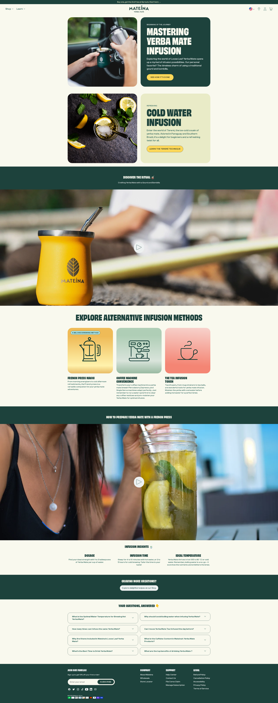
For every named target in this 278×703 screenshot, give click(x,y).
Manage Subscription (175, 685)
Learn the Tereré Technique (164, 149)
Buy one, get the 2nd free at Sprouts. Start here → (139, 2)
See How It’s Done (160, 77)
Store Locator (146, 682)
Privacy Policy (199, 685)
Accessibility (199, 682)
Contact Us (171, 678)
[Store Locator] (259, 9)
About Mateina (146, 675)
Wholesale (145, 678)
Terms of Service (201, 688)
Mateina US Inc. (78, 695)
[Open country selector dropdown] (252, 9)
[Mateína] (139, 8)
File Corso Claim (173, 682)
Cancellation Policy (201, 678)
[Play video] (139, 247)
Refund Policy (199, 675)
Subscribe (105, 682)
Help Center (171, 675)
